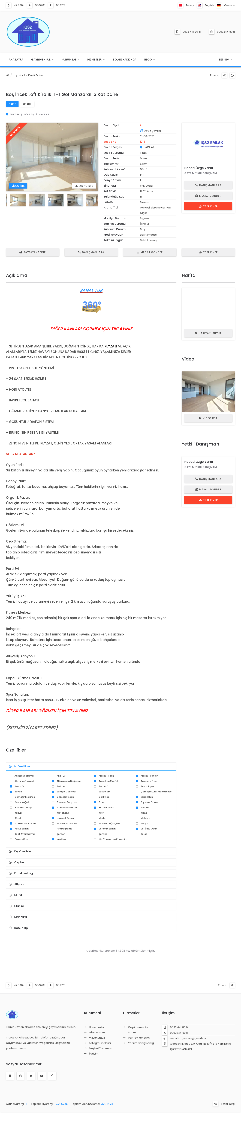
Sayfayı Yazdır (34, 252)
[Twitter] (31, 1076)
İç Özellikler (22, 766)
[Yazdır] (232, 75)
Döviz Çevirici (152, 131)
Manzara (20, 917)
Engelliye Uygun (25, 873)
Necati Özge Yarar (198, 168)
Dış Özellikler (23, 851)
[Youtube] (42, 1076)
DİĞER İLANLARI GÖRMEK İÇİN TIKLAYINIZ (91, 329)
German (229, 5)
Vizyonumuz (97, 1038)
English (209, 5)
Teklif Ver (210, 206)
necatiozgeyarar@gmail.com (189, 1038)
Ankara (15, 114)
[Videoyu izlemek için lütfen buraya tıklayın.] (208, 391)
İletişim (223, 59)
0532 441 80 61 (192, 32)
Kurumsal (69, 59)
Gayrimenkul (40, 59)
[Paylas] (224, 75)
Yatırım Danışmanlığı (141, 1043)
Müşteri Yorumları (100, 1048)
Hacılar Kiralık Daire (31, 75)
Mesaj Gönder (210, 196)
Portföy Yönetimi (139, 1038)
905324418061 (226, 32)
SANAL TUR (91, 290)
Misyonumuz (97, 1032)
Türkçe (190, 5)
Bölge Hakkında (124, 59)
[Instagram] (21, 1076)
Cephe (19, 862)
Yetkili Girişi (228, 1104)
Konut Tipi (21, 928)
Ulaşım (19, 906)
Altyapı (19, 884)
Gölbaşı (29, 114)
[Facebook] (10, 1076)
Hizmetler (94, 59)
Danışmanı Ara (210, 185)
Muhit (18, 895)
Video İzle (210, 418)
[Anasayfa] (7, 75)
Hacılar (43, 114)
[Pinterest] (52, 1076)
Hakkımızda (96, 1027)
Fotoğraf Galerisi (100, 1043)
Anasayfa (16, 59)
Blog (148, 59)
